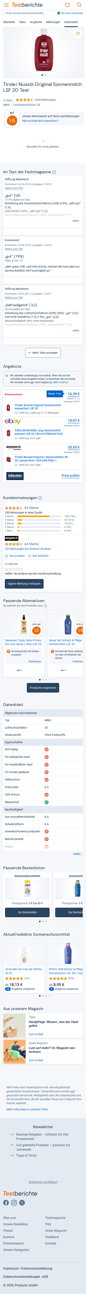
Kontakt (50, 1243)
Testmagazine (55, 1218)
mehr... (77, 220)
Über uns (9, 1218)
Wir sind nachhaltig (72, 13)
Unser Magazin (56, 1231)
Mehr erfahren (60, 382)
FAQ (48, 1224)
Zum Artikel (36, 1034)
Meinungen (53, 22)
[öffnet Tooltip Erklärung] (54, 172)
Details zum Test (14, 188)
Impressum (11, 1268)
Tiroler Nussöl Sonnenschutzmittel (24, 13)
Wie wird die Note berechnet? (40, 120)
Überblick (9, 22)
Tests (22, 22)
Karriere (8, 1237)
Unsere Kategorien (16, 1250)
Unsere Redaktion (15, 1224)
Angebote (36, 22)
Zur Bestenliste (34, 913)
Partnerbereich (13, 1243)
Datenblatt (71, 22)
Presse (8, 1231)
